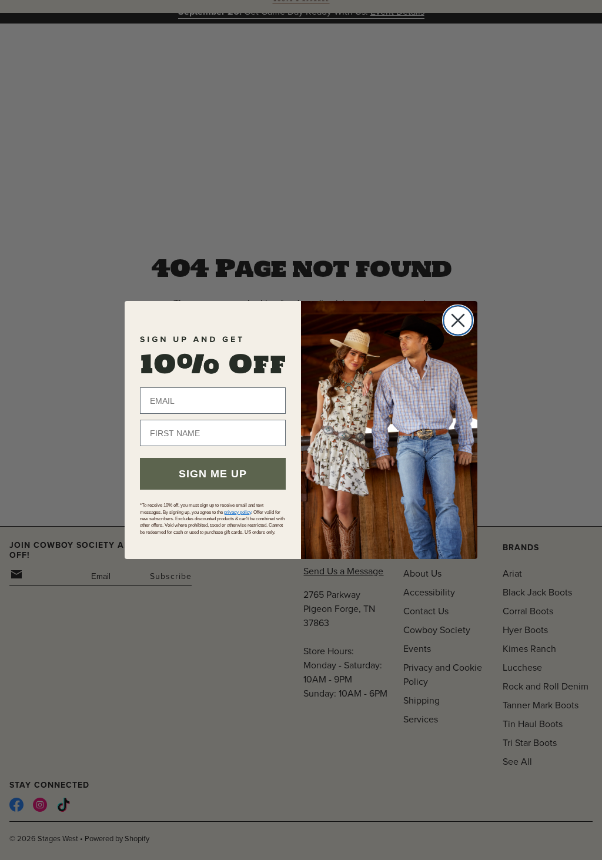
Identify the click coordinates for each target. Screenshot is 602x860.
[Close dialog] (458, 320)
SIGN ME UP (213, 474)
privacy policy (237, 512)
